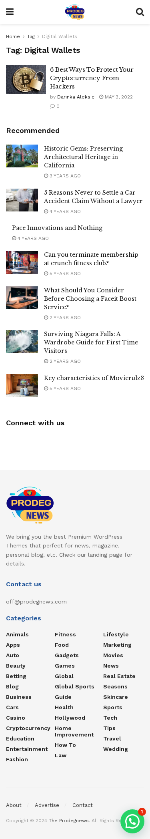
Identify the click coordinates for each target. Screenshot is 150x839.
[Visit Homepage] (75, 12)
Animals (17, 634)
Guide (63, 697)
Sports (112, 707)
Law (60, 755)
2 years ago (64, 317)
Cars (12, 707)
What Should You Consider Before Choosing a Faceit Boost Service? (90, 299)
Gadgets (67, 655)
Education (20, 738)
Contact (82, 805)
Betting (16, 676)
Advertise (47, 805)
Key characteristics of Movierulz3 (94, 378)
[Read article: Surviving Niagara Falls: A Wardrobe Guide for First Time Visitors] (22, 341)
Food (62, 645)
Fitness (65, 634)
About (14, 805)
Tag (31, 36)
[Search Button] (140, 12)
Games (65, 665)
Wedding (115, 749)
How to (65, 745)
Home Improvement (74, 731)
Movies (113, 655)
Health (64, 707)
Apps (13, 645)
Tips (109, 728)
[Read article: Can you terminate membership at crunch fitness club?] (22, 262)
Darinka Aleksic (75, 97)
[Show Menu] (10, 12)
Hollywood (70, 717)
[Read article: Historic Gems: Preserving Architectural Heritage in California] (22, 156)
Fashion (17, 759)
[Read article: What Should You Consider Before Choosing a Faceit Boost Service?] (22, 297)
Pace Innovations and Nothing (57, 227)
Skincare (115, 697)
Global (64, 676)
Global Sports (74, 686)
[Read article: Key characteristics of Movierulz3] (22, 385)
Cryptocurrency (28, 728)
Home (13, 36)
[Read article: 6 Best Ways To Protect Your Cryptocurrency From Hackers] (26, 79)
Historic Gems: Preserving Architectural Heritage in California (83, 157)
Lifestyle (116, 634)
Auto (12, 655)
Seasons (115, 686)
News (111, 665)
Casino (15, 717)
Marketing (117, 645)
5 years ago (64, 273)
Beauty (16, 665)
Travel (112, 738)
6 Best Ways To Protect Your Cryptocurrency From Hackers (92, 78)
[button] (132, 821)
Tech (110, 717)
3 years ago (64, 176)
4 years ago (64, 211)
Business (19, 697)
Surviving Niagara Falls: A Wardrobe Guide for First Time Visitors (91, 342)
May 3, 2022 (118, 97)
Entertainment (27, 749)
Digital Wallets (59, 36)
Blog (12, 686)
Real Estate (119, 676)
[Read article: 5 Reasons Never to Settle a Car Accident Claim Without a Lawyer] (22, 200)
